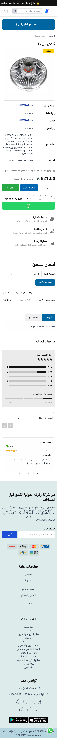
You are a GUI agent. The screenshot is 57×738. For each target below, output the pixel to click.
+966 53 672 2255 (13, 199)
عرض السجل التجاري (45, 519)
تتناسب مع (50, 144)
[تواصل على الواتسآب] (50, 731)
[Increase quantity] (42, 187)
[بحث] (14, 11)
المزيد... (22, 153)
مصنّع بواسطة (49, 106)
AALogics (21, 734)
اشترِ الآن (10, 187)
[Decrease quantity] (51, 187)
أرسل (9, 534)
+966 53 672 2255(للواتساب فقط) (27, 694)
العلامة (52, 121)
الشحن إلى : (49, 274)
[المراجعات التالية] (10, 425)
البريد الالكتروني (49, 529)
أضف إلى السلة (28, 187)
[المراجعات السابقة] (4, 425)
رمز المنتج (51, 128)
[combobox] (39, 274)
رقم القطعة (50, 113)
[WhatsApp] (28, 206)
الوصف (52, 160)
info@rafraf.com (27, 688)
